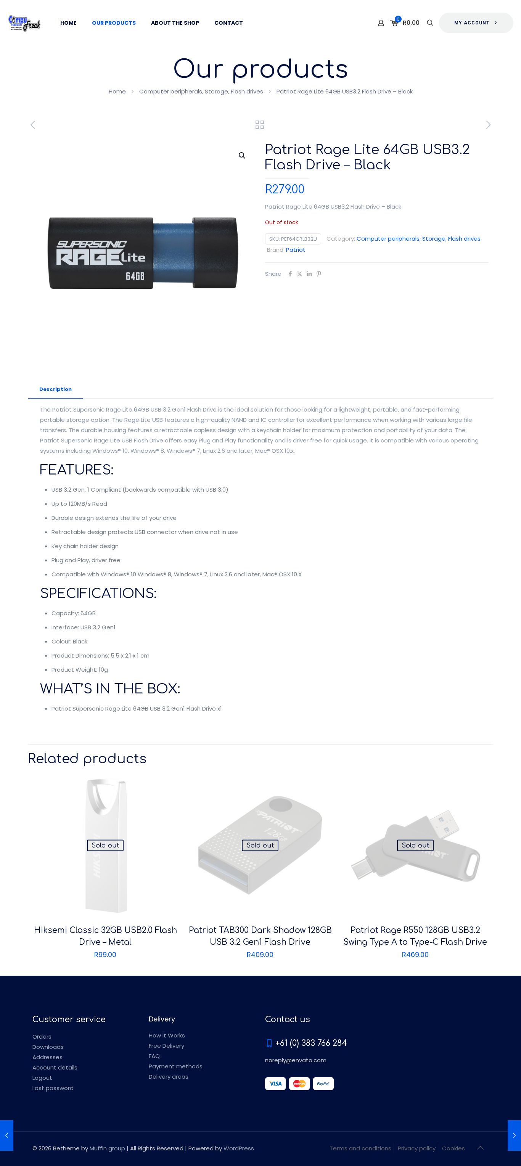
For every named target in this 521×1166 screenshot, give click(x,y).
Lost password (53, 1088)
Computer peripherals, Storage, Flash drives (201, 91)
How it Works (167, 1035)
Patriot (296, 250)
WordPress (239, 1148)
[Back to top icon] (481, 1148)
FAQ (154, 1056)
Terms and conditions (360, 1148)
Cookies (453, 1148)
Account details (54, 1067)
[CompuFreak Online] (24, 23)
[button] (242, 155)
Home (117, 91)
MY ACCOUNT (472, 23)
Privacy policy (417, 1148)
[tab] (55, 389)
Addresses (47, 1057)
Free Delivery (166, 1046)
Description (55, 389)
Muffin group (107, 1148)
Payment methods (176, 1066)
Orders (41, 1037)
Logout (42, 1078)
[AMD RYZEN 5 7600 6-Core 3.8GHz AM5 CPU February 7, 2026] (6, 1135)
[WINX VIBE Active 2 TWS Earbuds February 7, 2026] (514, 1135)
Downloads (48, 1047)
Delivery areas (168, 1077)
